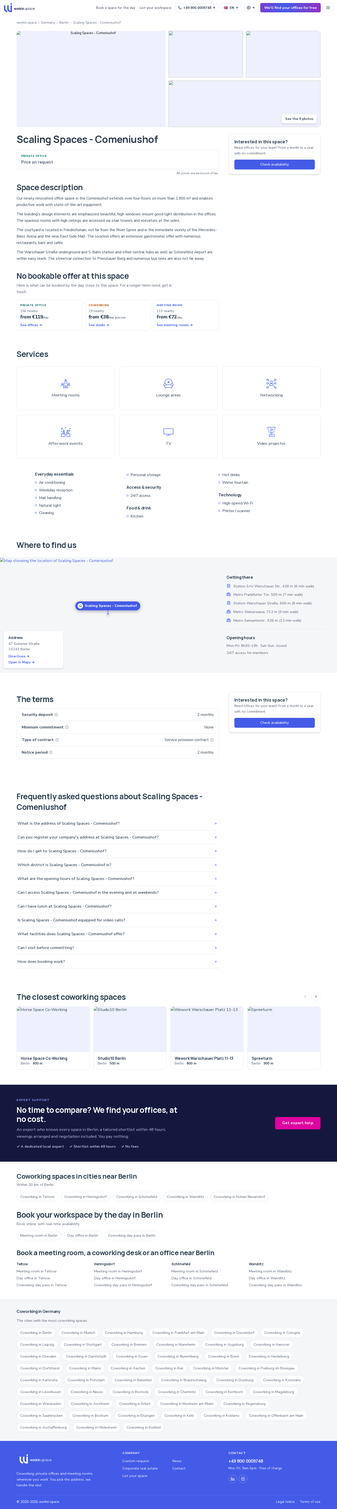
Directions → (19, 656)
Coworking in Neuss (87, 1391)
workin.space (27, 22)
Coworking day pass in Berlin (131, 1235)
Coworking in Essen (132, 1356)
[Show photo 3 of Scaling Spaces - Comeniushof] (283, 54)
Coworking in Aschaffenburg (43, 1427)
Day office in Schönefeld (191, 1278)
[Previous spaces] (305, 996)
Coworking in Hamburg (124, 1332)
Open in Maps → (21, 662)
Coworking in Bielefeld (133, 1380)
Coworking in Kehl (179, 1415)
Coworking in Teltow (37, 1196)
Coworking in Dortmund (39, 1368)
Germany (48, 22)
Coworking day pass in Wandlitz (275, 1285)
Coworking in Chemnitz (177, 1391)
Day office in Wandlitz (267, 1278)
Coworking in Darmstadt (86, 1356)
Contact (179, 1468)
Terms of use (310, 1501)
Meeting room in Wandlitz (270, 1271)
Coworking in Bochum (90, 1415)
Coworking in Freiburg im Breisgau (267, 1368)
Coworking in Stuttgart (83, 1344)
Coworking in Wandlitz (185, 1196)
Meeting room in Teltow (36, 1271)
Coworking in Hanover (272, 1344)
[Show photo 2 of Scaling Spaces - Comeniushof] (205, 54)
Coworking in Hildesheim (96, 1427)
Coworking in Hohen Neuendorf (239, 1196)
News (177, 1460)
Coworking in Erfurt (134, 1403)
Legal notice (285, 1501)
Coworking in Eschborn (224, 1391)
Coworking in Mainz (85, 1368)
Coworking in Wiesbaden (40, 1403)
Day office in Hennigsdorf (114, 1278)
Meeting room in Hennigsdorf (118, 1271)
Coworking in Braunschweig (183, 1380)
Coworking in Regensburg (244, 1403)
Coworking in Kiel (169, 1368)
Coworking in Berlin (36, 1332)
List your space (134, 1475)
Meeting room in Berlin (38, 1235)
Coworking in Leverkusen (40, 1391)
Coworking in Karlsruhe (39, 1380)
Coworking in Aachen (128, 1368)
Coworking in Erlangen (136, 1415)
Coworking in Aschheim (90, 1403)
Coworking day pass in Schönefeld (199, 1285)
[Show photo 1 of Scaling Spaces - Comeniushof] (91, 79)
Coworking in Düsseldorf (234, 1332)
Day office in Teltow (33, 1278)
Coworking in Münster (211, 1368)
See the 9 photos (299, 118)
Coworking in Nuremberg (178, 1356)
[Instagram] (243, 1479)
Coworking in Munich (78, 1332)
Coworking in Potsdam (86, 1380)
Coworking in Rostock (130, 1391)
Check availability (274, 164)
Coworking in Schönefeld (136, 1196)
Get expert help (297, 1123)
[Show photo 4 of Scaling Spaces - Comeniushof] (244, 103)
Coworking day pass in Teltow (42, 1285)
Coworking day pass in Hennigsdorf (123, 1285)
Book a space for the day (115, 7)
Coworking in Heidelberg (269, 1356)
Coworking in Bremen (129, 1344)
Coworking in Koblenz (221, 1415)
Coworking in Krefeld (144, 1427)
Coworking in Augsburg (224, 1344)
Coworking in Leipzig (37, 1344)
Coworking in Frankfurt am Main (178, 1332)
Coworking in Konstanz (282, 1380)
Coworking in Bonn (223, 1356)
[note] (56, 714)
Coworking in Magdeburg (273, 1391)
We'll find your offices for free (290, 7)
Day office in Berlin (82, 1235)
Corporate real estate (140, 1468)
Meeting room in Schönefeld (194, 1271)
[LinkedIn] (232, 1479)
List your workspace (155, 7)
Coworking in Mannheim (175, 1344)
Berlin (64, 22)
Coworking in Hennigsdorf (85, 1196)
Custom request (135, 1460)
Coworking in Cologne (282, 1332)
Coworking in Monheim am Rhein (187, 1403)
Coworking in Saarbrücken (41, 1415)
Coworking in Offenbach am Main (276, 1415)
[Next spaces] (316, 996)
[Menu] (328, 8)
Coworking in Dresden (38, 1356)
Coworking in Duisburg (234, 1380)
